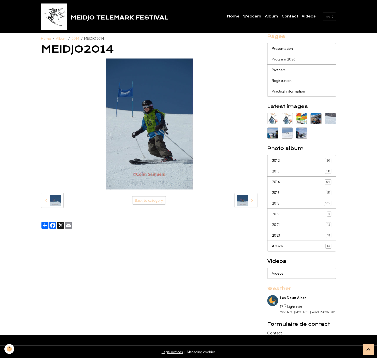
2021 (301, 224)
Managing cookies (201, 352)
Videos (309, 16)
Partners (279, 70)
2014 (75, 38)
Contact (290, 16)
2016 (301, 192)
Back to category (149, 200)
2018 (301, 203)
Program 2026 (283, 59)
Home (233, 16)
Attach (301, 246)
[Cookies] (9, 349)
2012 (301, 160)
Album (271, 16)
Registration (281, 80)
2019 (301, 214)
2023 (301, 235)
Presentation (282, 48)
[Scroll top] (368, 349)
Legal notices (172, 352)
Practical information (288, 91)
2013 (301, 171)
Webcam (252, 16)
